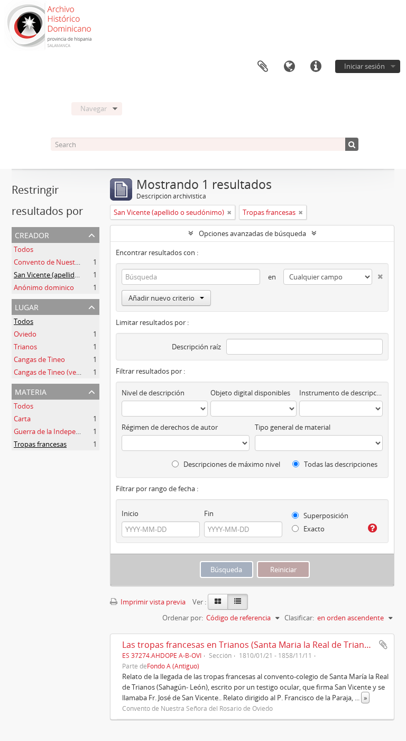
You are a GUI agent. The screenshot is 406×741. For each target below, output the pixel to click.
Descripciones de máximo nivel (231, 464)
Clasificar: (299, 617)
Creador (32, 234)
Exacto (313, 529)
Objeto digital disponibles (250, 392)
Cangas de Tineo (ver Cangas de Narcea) (76, 372)
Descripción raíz (196, 346)
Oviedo (25, 334)
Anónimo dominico (44, 287)
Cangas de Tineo (39, 359)
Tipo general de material (292, 427)
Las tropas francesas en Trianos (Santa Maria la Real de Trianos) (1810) (262, 644)
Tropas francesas (40, 444)
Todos (23, 249)
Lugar (27, 306)
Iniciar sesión (364, 66)
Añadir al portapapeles (383, 644)
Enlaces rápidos (315, 66)
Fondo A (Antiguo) (173, 666)
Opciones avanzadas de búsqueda (252, 233)
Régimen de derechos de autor (170, 427)
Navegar (93, 108)
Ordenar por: (182, 617)
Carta (22, 418)
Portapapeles (263, 66)
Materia (31, 391)
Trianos (25, 346)
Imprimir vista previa (152, 602)
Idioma (289, 66)
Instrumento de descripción (341, 392)
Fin (209, 513)
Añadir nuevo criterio (161, 298)
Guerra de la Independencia (57, 431)
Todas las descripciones (339, 464)
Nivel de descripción (153, 392)
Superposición (325, 515)
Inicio (130, 513)
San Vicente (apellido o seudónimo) (69, 274)
